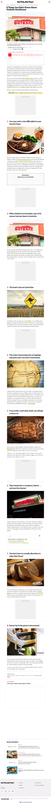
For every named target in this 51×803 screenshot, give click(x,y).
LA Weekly (28, 321)
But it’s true (14, 251)
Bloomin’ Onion (29, 78)
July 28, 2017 (25, 542)
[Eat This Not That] (25, 175)
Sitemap (20, 785)
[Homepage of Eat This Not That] (7, 783)
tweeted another (31, 403)
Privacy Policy (38, 782)
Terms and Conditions (39, 785)
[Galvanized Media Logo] (5, 799)
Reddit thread (10, 449)
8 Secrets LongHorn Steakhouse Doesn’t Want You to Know (28, 92)
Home (8, 5)
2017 (9, 521)
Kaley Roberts (21, 47)
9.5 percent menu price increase (23, 159)
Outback (11, 85)
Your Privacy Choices (27, 802)
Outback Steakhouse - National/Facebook (15, 444)
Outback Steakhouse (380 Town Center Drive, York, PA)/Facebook (19, 587)
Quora (41, 661)
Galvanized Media (19, 798)
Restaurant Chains (24, 683)
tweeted (16, 529)
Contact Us (21, 787)
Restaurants (13, 5)
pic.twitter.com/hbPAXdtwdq (16, 541)
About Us (21, 782)
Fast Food (10, 683)
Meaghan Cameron (12, 47)
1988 (37, 68)
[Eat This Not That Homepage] (25, 2)
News (15, 683)
